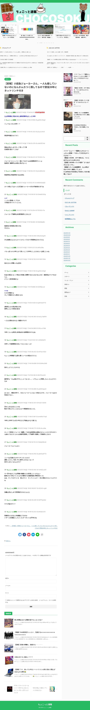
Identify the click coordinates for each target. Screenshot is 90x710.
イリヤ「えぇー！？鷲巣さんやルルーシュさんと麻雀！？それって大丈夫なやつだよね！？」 (76, 153)
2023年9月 (67, 237)
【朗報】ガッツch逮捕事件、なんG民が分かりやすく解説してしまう (82, 114)
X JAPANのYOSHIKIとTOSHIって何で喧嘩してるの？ (81, 127)
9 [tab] (51, 43)
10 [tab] (53, 43)
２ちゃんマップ (6, 48)
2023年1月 (67, 254)
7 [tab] (48, 43)
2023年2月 (67, 252)
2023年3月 (67, 250)
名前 (7, 578)
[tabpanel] (9, 33)
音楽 (66, 296)
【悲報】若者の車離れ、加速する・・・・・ (29, 645)
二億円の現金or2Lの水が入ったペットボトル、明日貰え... (45, 36)
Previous (2, 32)
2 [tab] (39, 43)
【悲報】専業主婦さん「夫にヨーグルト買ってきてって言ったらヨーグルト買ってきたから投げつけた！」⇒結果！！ (68, 63)
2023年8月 (67, 239)
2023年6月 (67, 243)
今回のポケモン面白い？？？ (24, 657)
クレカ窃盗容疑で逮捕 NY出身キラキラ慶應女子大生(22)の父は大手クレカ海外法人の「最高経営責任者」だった (21, 63)
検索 (87, 138)
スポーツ (67, 276)
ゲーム (66, 272)
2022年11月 (67, 258)
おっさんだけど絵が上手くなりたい (81, 36)
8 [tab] (50, 43)
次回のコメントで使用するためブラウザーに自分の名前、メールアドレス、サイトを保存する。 (30, 601)
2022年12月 (67, 256)
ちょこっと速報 (45, 704)
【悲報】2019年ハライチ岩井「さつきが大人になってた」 (81, 102)
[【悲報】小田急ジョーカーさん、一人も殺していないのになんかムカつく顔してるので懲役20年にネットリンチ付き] (33, 534)
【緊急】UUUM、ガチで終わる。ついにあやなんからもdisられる (82, 90)
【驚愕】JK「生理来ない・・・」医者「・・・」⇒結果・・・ (60, 67)
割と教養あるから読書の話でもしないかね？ (29, 620)
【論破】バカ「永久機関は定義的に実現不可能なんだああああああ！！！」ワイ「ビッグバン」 (67, 59)
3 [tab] (41, 43)
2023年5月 (67, 245)
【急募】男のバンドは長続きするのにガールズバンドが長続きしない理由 (16, 67)
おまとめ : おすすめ (54, 48)
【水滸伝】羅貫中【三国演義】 (7, 59)
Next (87, 32)
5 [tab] (44, 43)
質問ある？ (68, 292)
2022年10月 (67, 260)
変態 (66, 288)
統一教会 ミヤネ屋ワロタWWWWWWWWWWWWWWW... (9, 37)
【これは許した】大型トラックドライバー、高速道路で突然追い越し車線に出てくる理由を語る (67, 55)
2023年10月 (67, 235)
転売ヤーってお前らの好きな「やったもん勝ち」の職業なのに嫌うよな (15, 52)
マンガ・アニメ (69, 280)
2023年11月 (67, 233)
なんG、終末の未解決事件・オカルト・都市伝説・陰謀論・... (27, 36)
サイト (7, 593)
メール (7, 585)
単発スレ (8, 541)
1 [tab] (37, 43)
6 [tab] (46, 43)
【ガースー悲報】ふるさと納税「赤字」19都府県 (57, 52)
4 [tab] (43, 43)
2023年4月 (67, 247)
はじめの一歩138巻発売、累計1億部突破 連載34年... (63, 36)
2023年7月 (67, 241)
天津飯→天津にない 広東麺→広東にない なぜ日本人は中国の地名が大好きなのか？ (19, 55)
